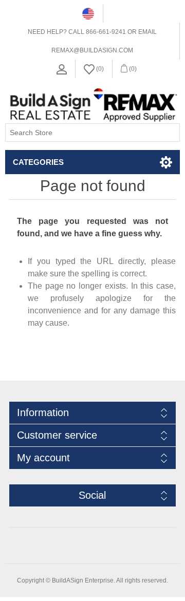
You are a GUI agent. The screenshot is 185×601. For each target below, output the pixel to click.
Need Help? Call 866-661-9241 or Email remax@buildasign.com (92, 41)
